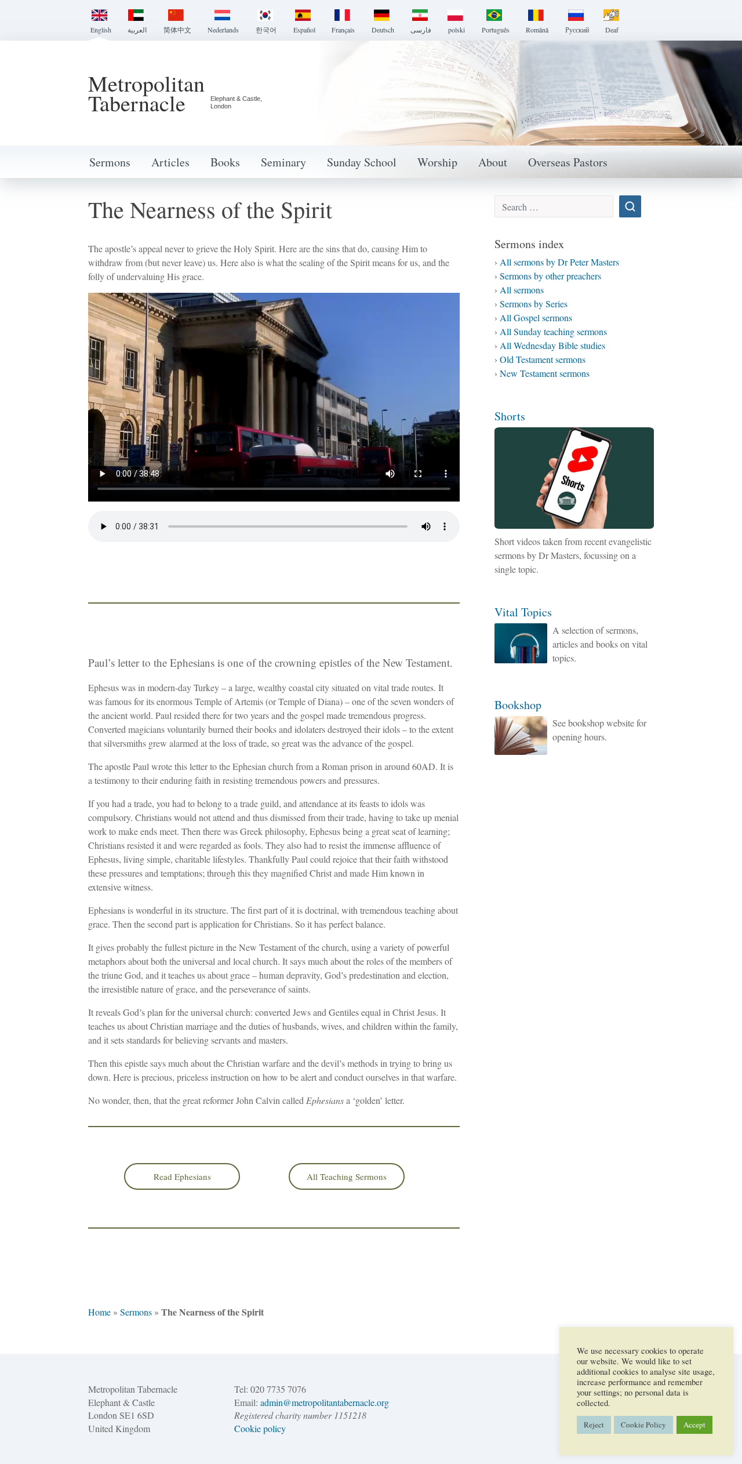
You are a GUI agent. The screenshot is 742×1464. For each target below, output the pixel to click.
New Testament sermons (545, 373)
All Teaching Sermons (347, 1176)
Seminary (283, 162)
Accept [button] (694, 1424)
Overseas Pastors (568, 162)
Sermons (109, 162)
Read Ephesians (182, 1176)
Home (99, 1312)
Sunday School (362, 162)
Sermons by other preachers (550, 276)
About (492, 162)
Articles (170, 162)
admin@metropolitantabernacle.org (324, 1402)
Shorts (509, 416)
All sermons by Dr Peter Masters (559, 262)
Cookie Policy (643, 1424)
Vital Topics (523, 612)
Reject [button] (594, 1424)
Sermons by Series (534, 303)
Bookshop (517, 705)
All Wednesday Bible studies (552, 345)
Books (225, 162)
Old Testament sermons (542, 359)
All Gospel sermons (536, 317)
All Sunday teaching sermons (553, 331)
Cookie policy (260, 1428)
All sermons (522, 290)
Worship (437, 162)
